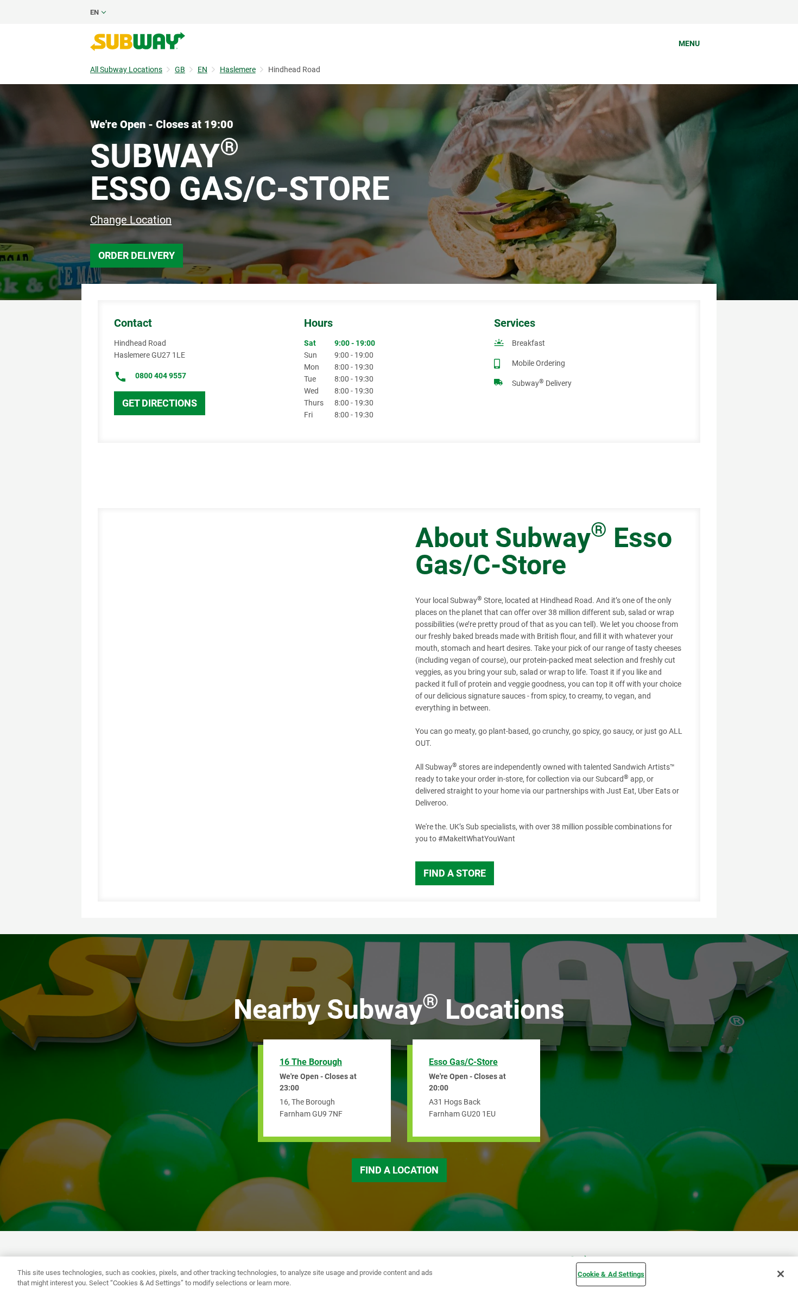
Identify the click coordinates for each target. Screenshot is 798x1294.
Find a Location (399, 1170)
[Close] (781, 1274)
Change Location (131, 219)
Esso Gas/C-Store (463, 1062)
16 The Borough (311, 1062)
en (94, 12)
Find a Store (454, 873)
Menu (689, 43)
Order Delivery (136, 255)
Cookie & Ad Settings (611, 1274)
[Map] (244, 705)
